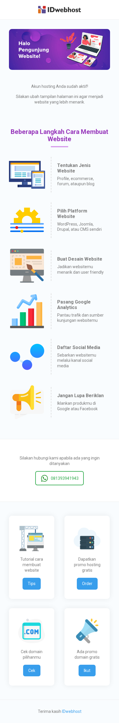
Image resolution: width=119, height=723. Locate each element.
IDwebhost (71, 711)
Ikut (87, 670)
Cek (31, 670)
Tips (32, 583)
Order (87, 583)
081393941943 (65, 478)
